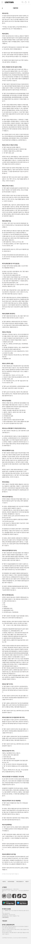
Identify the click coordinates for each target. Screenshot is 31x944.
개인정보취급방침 (11, 881)
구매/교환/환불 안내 (20, 881)
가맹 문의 (4, 921)
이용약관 (4, 881)
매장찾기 (27, 881)
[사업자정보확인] (5, 917)
